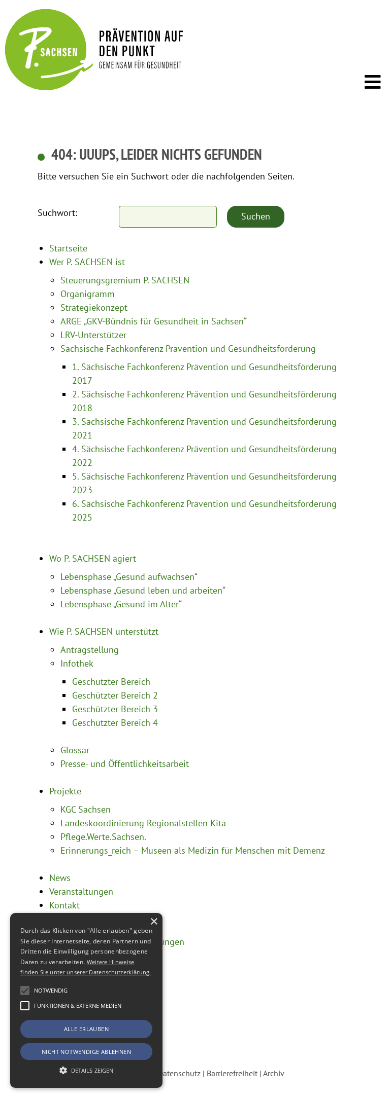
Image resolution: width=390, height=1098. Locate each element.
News (60, 878)
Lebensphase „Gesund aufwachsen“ (129, 576)
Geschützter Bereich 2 (115, 695)
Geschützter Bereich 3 (115, 709)
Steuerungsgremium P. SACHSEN (124, 280)
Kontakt (64, 905)
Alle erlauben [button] (86, 1029)
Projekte (65, 791)
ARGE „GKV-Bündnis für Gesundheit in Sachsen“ (153, 321)
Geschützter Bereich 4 (115, 722)
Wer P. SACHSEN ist (87, 262)
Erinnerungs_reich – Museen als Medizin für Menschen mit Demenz (192, 850)
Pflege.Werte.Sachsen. (103, 837)
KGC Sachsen (85, 809)
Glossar (74, 750)
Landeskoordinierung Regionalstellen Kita (143, 823)
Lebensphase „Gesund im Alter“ (121, 604)
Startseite (68, 248)
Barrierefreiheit (232, 1073)
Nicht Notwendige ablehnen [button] (86, 1051)
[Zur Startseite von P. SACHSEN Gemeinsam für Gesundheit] (94, 87)
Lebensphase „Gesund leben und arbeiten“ (142, 590)
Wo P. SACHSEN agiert (92, 558)
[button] (25, 990)
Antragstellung (89, 649)
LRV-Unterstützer (93, 335)
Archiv (273, 1073)
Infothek (76, 663)
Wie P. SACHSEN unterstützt (103, 631)
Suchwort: (57, 212)
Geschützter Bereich (111, 681)
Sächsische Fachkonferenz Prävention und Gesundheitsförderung (188, 348)
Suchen (255, 216)
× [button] (153, 922)
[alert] (86, 1000)
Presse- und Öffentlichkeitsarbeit (124, 764)
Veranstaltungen (81, 891)
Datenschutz (179, 1073)
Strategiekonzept (93, 307)
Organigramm (87, 294)
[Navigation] (373, 82)
